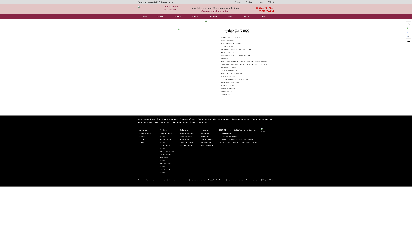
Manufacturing (206, 142)
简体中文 (271, 2)
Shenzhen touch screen (221, 119)
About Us (160, 16)
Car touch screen (166, 154)
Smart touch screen (162, 122)
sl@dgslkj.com (227, 133)
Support (247, 16)
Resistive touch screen (165, 165)
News (230, 16)
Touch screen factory (187, 119)
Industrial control (186, 136)
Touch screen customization (178, 180)
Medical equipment (187, 133)
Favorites (237, 2)
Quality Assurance (207, 145)
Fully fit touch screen (164, 159)
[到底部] (408, 41)
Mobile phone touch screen (168, 119)
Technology (205, 133)
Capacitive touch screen (198, 122)
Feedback (249, 2)
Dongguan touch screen (240, 119)
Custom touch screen (165, 171)
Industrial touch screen (180, 122)
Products (177, 16)
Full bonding (205, 136)
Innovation (214, 16)
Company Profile (145, 133)
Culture (142, 136)
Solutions (195, 16)
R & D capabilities (207, 139)
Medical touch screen (145, 122)
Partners (142, 142)
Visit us (141, 139)
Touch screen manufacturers (262, 119)
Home (145, 16)
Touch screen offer (204, 119)
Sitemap (260, 2)
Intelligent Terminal (186, 145)
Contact (264, 16)
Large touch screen (149, 119)
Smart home (184, 139)
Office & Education (186, 142)
